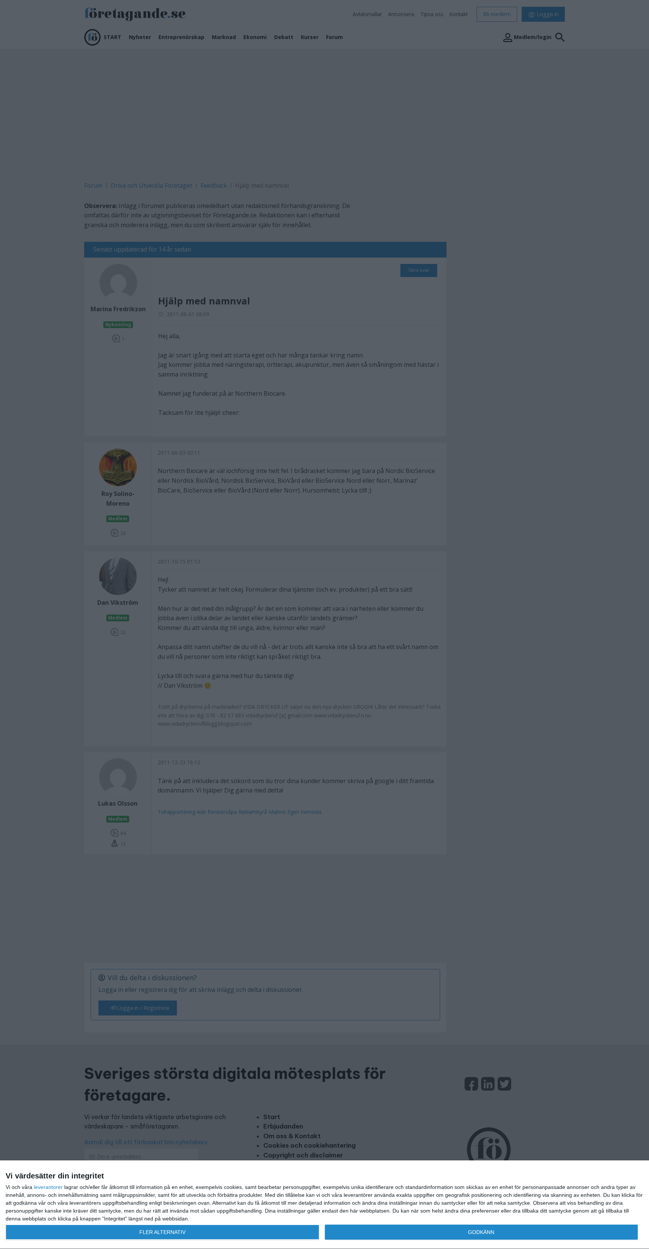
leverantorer (48, 1187)
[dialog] (324, 1205)
